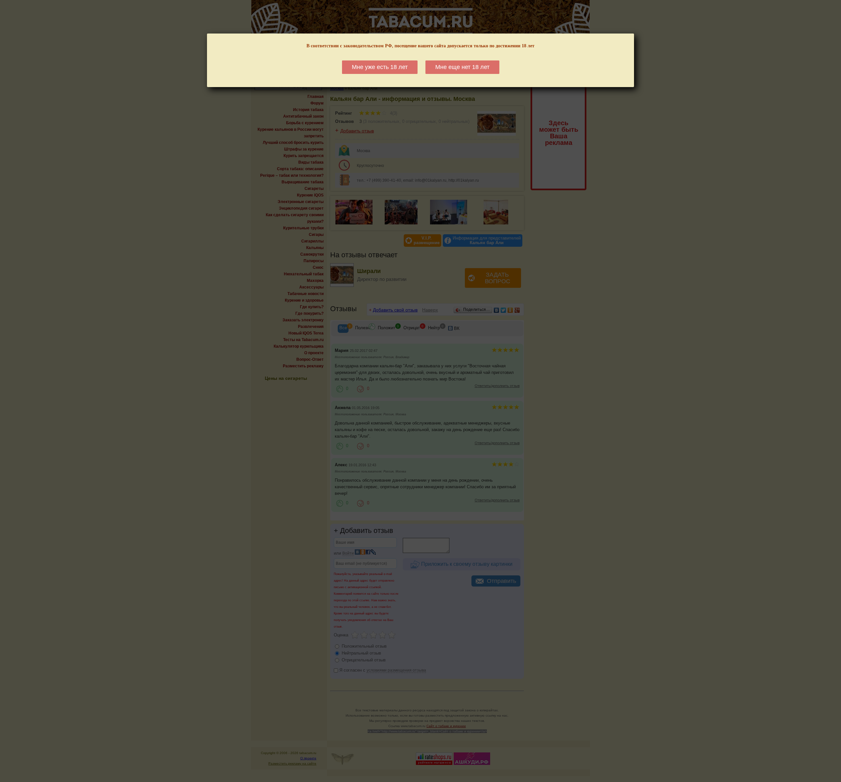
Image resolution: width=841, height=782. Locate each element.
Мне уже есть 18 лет (380, 67)
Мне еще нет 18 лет (462, 67)
